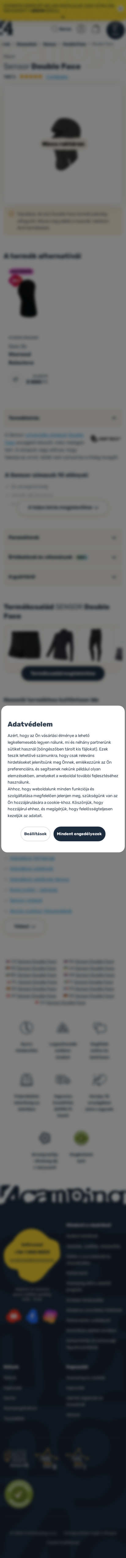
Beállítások (35, 833)
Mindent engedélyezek (79, 833)
